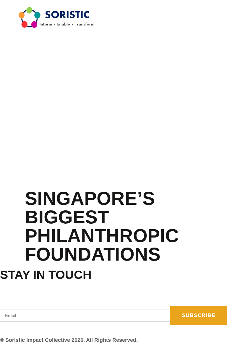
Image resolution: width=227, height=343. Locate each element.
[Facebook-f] (2, 328)
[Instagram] (9, 328)
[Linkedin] (16, 328)
